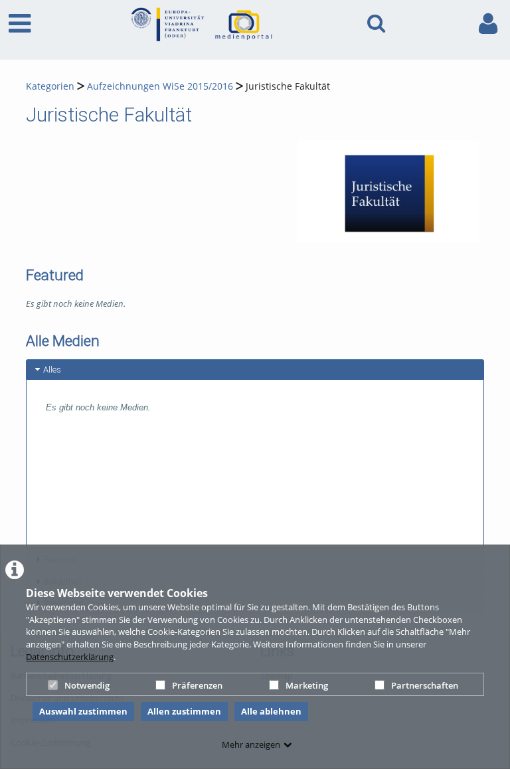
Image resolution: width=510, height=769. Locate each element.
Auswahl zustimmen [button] (83, 711)
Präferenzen (197, 685)
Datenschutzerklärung (70, 657)
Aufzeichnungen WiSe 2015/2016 (160, 86)
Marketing (307, 685)
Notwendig (87, 685)
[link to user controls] (488, 23)
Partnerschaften (424, 685)
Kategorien (50, 86)
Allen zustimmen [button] (184, 711)
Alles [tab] (52, 370)
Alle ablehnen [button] (271, 711)
